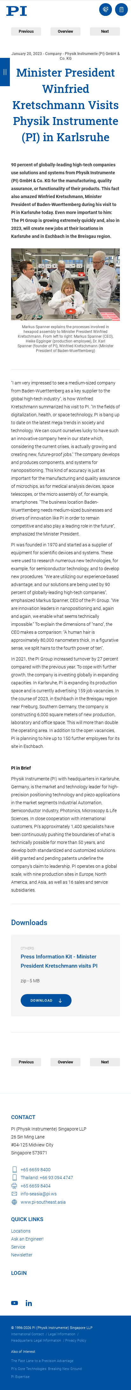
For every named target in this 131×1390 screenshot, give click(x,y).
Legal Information (61, 1334)
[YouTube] (14, 1303)
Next (105, 31)
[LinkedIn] (29, 1303)
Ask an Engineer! (27, 1238)
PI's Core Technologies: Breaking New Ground (46, 1369)
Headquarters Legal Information (36, 1340)
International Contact (27, 1334)
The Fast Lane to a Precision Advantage (42, 1361)
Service (18, 1246)
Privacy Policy (75, 1340)
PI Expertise (20, 1377)
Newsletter (21, 1254)
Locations (21, 1231)
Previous (26, 31)
